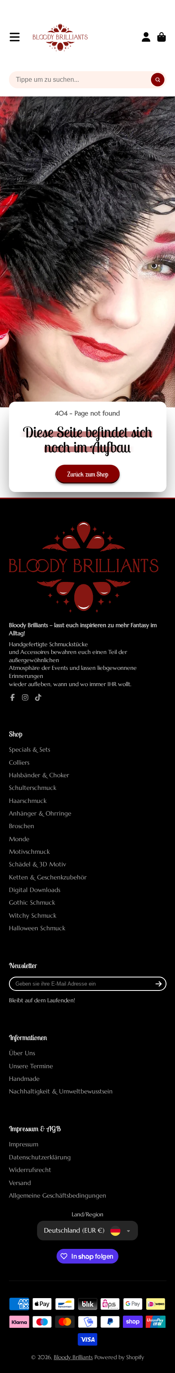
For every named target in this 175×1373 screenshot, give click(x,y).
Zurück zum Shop (87, 474)
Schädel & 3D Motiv (37, 864)
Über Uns (22, 1053)
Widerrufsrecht (30, 1170)
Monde (19, 839)
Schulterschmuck (32, 787)
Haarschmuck (27, 801)
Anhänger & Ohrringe (40, 813)
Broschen (21, 826)
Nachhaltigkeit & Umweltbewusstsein (61, 1091)
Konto (146, 37)
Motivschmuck (29, 851)
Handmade (24, 1078)
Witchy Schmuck (32, 915)
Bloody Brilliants (73, 1357)
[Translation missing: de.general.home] (60, 37)
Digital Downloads (34, 890)
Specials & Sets (29, 749)
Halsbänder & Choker (39, 775)
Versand (20, 1183)
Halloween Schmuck (37, 928)
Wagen (161, 37)
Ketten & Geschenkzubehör (48, 877)
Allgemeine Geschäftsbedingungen (57, 1195)
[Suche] (158, 80)
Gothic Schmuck (32, 902)
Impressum (23, 1144)
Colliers (19, 762)
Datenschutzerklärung (40, 1157)
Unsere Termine (31, 1066)
